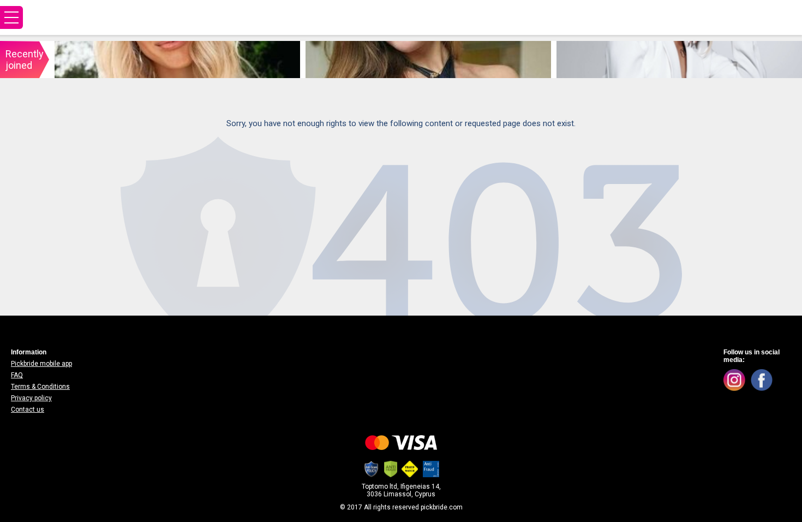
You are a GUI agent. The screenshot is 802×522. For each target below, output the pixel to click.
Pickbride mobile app (41, 363)
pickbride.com (442, 507)
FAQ (17, 375)
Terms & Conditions (40, 386)
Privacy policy (31, 398)
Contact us (27, 409)
